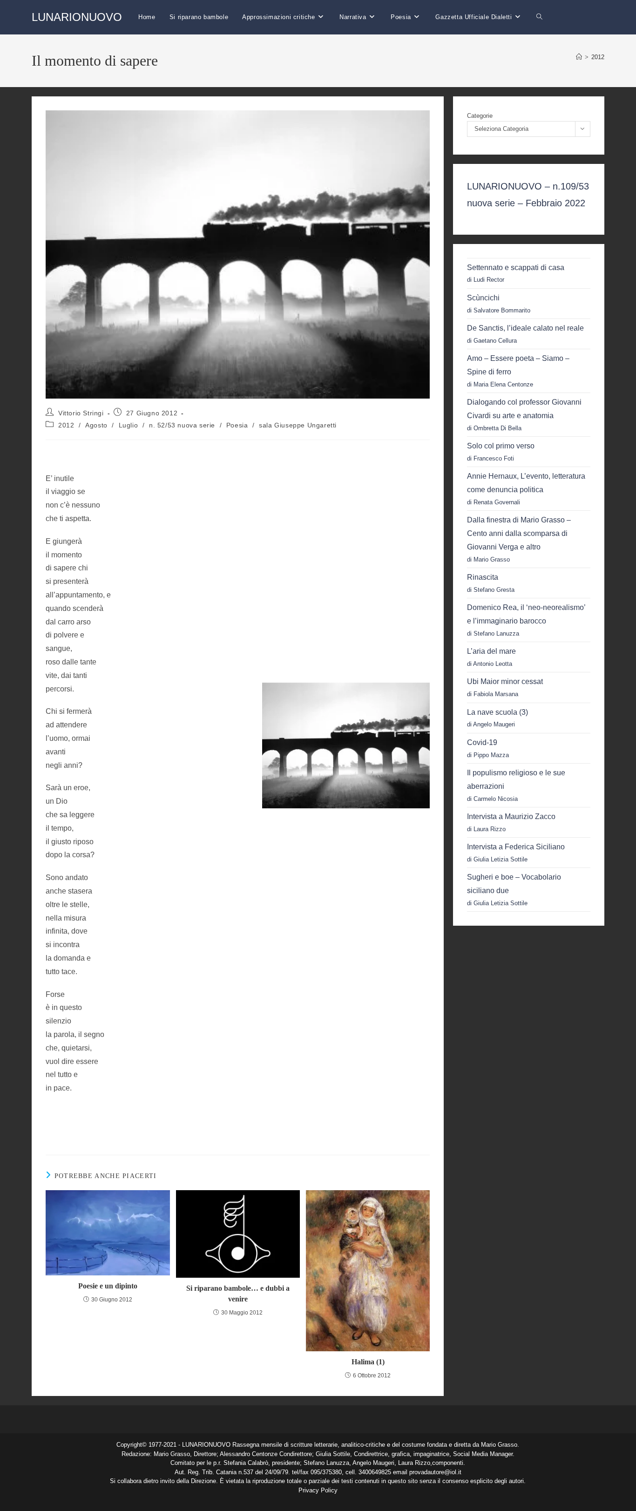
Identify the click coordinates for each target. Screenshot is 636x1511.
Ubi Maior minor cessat (505, 681)
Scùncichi (483, 298)
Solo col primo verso (501, 446)
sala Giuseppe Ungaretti (298, 425)
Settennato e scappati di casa (515, 267)
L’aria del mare (491, 651)
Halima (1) (368, 1362)
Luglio (128, 425)
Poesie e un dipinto (107, 1286)
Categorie (480, 115)
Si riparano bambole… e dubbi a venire (238, 1293)
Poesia (237, 425)
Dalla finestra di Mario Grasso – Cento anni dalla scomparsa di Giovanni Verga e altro (519, 533)
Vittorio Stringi (81, 413)
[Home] (579, 57)
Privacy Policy (318, 1490)
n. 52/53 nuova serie (182, 425)
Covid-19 (482, 742)
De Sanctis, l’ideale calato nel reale (525, 328)
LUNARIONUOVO (77, 17)
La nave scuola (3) (497, 712)
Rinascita (482, 577)
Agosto (96, 425)
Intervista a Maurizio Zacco (511, 816)
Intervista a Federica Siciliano (516, 847)
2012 (597, 57)
